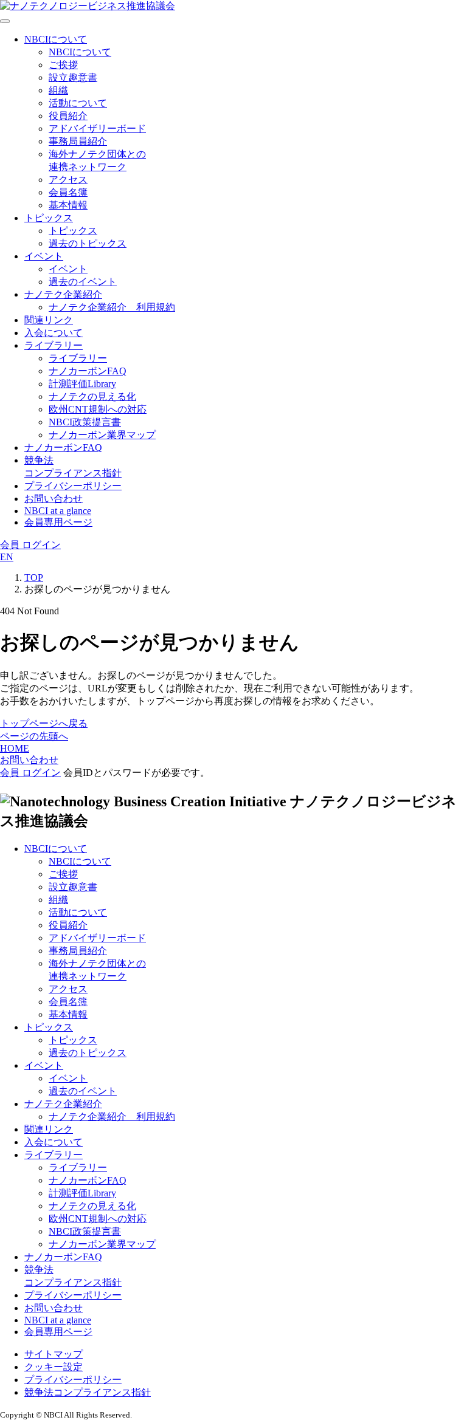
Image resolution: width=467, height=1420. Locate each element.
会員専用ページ (58, 522)
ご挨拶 (63, 65)
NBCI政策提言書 (85, 422)
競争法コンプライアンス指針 (87, 1392)
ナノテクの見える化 (92, 396)
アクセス (68, 179)
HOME (14, 748)
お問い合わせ (53, 498)
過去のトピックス (87, 243)
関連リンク (48, 320)
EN (6, 557)
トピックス (48, 218)
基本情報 (68, 205)
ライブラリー (53, 345)
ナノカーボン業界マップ (102, 435)
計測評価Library (82, 384)
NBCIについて (55, 39)
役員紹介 (68, 116)
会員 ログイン (30, 545)
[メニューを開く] (5, 21)
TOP (33, 577)
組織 (58, 90)
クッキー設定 (53, 1367)
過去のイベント (83, 281)
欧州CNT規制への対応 (98, 409)
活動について (78, 103)
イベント (43, 256)
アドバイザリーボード (97, 128)
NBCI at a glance (57, 511)
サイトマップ (53, 1354)
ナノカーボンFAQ (87, 371)
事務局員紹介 (78, 141)
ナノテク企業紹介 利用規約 (112, 307)
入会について (53, 333)
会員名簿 (68, 192)
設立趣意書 (73, 77)
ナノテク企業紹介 (63, 294)
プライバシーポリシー (73, 486)
